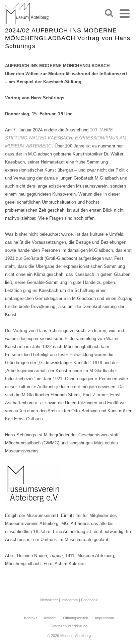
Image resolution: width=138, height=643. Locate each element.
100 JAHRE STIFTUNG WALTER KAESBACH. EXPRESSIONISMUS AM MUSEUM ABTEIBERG (65, 137)
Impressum (104, 618)
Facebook (89, 600)
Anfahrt (50, 618)
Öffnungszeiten (75, 618)
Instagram (69, 600)
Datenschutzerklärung (69, 626)
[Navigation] (124, 13)
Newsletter (49, 600)
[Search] (108, 13)
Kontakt (30, 618)
